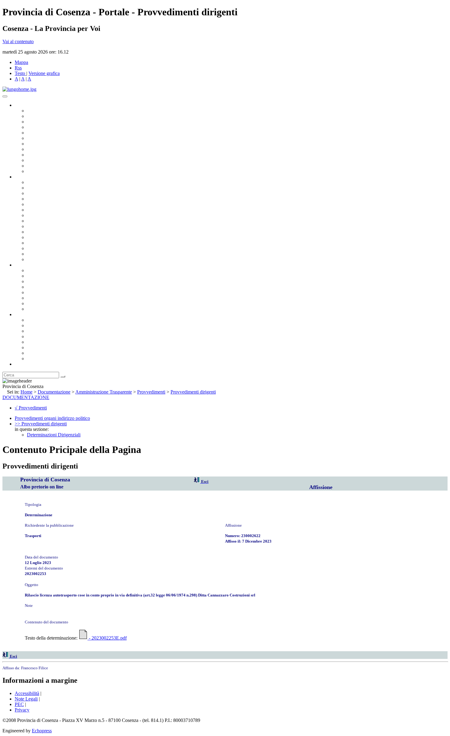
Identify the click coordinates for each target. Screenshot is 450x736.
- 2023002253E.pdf (107, 638)
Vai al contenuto (18, 41)
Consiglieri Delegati (46, 121)
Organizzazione (30, 176)
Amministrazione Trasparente (55, 292)
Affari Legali (39, 204)
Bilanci (34, 287)
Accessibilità (27, 693)
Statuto (33, 303)
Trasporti (35, 226)
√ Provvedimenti (31, 407)
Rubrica (22, 364)
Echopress (42, 730)
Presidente (37, 110)
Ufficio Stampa (41, 160)
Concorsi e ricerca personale (54, 281)
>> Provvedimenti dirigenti (41, 423)
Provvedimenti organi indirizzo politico (52, 418)
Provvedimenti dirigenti (193, 391)
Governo (23, 105)
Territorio (36, 342)
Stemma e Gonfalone (47, 320)
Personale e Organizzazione (54, 198)
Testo (20, 73)
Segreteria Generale (46, 253)
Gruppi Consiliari (44, 138)
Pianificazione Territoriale (52, 231)
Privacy (22, 709)
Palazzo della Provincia (49, 325)
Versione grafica (44, 73)
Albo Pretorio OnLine (48, 270)
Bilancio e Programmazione (54, 193)
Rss (18, 67)
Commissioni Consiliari (49, 132)
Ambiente (36, 237)
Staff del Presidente (45, 259)
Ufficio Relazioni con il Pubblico (59, 154)
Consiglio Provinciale (48, 116)
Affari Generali (41, 187)
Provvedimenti (151, 391)
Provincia (24, 314)
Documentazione (31, 264)
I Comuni (36, 347)
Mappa (21, 62)
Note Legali (26, 698)
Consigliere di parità (46, 143)
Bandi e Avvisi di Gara (49, 275)
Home (26, 391)
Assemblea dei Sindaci (49, 127)
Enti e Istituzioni (42, 358)
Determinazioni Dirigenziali (54, 434)
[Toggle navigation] (4, 96)
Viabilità (35, 248)
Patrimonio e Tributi (46, 215)
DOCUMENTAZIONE (25, 397)
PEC (19, 704)
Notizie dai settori (44, 165)
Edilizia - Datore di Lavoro (53, 242)
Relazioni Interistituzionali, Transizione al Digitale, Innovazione (88, 209)
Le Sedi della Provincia (49, 331)
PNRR (33, 220)
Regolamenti (39, 309)
